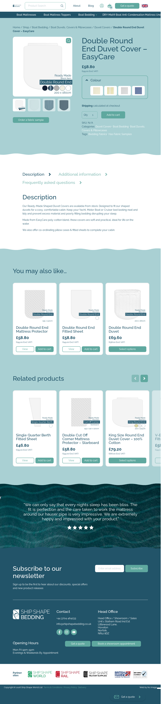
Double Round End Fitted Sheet (78, 285)
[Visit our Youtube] (74, 632)
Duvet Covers (102, 27)
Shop (26, 27)
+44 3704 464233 (66, 618)
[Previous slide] (135, 378)
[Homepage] (17, 6)
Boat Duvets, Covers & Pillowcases (71, 27)
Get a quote (127, 5)
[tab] (37, 174)
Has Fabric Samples (120, 134)
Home (16, 27)
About (77, 5)
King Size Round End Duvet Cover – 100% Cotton (126, 394)
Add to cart (113, 114)
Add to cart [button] (44, 349)
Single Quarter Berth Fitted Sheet (32, 392)
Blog (91, 5)
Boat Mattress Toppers (57, 14)
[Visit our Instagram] (67, 632)
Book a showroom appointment (116, 643)
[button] (68, 40)
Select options (127, 349)
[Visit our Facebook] (59, 632)
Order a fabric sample (31, 119)
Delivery (82, 687)
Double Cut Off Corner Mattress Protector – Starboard (78, 394)
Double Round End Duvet (121, 285)
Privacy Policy (70, 687)
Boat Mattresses (26, 14)
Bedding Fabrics (97, 134)
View (25, 349)
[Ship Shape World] (40, 674)
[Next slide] (144, 378)
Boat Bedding (86, 14)
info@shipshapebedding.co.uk (73, 623)
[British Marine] (123, 674)
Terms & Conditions (53, 687)
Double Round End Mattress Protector (29, 287)
